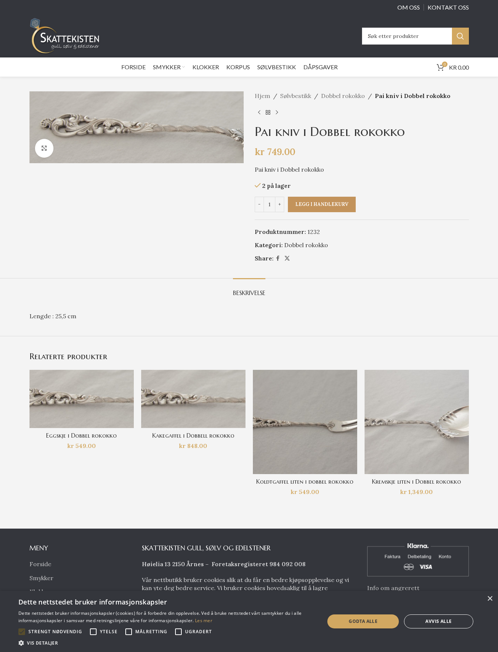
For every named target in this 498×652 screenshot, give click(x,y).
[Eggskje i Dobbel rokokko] (81, 399)
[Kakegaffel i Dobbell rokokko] (193, 399)
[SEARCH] (460, 36)
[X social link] (287, 258)
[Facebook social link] (278, 258)
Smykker (41, 578)
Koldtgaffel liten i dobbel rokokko (305, 481)
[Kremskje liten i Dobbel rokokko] (417, 422)
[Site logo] (66, 35)
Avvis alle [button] (438, 621)
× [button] (489, 599)
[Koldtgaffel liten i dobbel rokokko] (305, 422)
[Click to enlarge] (44, 148)
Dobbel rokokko (343, 95)
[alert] (249, 621)
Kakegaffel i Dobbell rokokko (193, 435)
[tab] (249, 289)
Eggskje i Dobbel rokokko (81, 435)
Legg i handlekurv (321, 204)
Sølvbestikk (295, 95)
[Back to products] (268, 112)
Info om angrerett (393, 588)
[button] (21, 631)
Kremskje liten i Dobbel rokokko (416, 481)
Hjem (262, 95)
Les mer (203, 620)
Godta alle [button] (363, 621)
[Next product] (276, 112)
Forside (40, 564)
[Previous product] (259, 112)
